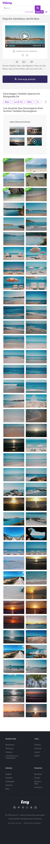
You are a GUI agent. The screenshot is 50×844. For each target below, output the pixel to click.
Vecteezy (9, 748)
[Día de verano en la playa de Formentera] (36, 401)
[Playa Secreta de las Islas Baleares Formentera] (13, 681)
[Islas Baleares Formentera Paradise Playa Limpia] (36, 460)
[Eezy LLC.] (25, 802)
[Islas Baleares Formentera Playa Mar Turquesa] (13, 460)
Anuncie (37, 748)
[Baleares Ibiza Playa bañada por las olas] (13, 666)
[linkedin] (35, 807)
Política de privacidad (32, 823)
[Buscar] (38, 7)
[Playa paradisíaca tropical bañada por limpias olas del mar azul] (36, 356)
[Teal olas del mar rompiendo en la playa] (13, 312)
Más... (8, 789)
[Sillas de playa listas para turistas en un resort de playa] (13, 268)
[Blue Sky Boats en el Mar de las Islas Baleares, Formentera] (13, 637)
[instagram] (27, 807)
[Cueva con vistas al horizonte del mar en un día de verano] (36, 533)
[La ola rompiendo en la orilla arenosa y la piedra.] (36, 180)
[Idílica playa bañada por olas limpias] (13, 474)
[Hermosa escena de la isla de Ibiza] (13, 519)
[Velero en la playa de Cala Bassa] (13, 239)
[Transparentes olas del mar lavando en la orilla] (13, 415)
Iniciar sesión (29, 12)
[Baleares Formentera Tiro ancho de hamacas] (36, 548)
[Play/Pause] (7, 46)
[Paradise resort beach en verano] (13, 298)
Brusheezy (10, 745)
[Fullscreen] (43, 46)
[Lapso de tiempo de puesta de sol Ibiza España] (36, 592)
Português (10, 781)
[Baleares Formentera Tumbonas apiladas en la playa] (13, 548)
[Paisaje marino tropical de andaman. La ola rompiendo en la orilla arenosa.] (13, 165)
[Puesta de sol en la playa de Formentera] (36, 430)
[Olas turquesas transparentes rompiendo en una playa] (13, 356)
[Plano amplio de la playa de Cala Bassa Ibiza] (36, 239)
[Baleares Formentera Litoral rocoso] (36, 637)
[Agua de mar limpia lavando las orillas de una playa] (13, 430)
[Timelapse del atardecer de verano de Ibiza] (36, 607)
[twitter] (19, 807)
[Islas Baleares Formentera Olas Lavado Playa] (36, 578)
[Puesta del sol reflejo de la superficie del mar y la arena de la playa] (36, 563)
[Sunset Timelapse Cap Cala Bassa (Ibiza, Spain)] (17, 142)
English (9, 774)
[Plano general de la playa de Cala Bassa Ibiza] (13, 209)
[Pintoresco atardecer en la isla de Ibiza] (13, 622)
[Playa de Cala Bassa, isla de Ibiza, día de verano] (13, 224)
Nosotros (38, 774)
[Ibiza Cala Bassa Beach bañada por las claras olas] (36, 224)
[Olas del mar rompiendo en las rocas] (36, 651)
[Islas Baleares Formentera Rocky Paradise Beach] (36, 519)
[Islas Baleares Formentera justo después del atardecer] (36, 696)
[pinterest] (23, 807)
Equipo (37, 778)
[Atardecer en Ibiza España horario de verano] (13, 607)
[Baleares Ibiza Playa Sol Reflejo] (13, 696)
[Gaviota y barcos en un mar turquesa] (13, 489)
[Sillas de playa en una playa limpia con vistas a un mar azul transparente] (36, 268)
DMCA (37, 756)
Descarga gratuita (26, 79)
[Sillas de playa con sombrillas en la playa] (36, 253)
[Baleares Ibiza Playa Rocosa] (36, 666)
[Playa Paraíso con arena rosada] (36, 371)
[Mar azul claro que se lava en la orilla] (13, 342)
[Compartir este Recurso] (27, 55)
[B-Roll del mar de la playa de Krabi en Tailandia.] (36, 194)
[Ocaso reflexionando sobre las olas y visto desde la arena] (13, 504)
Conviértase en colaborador (12, 757)
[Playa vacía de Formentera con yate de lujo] (36, 327)
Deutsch (9, 785)
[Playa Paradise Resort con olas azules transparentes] (13, 386)
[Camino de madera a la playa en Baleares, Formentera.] (13, 533)
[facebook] (14, 807)
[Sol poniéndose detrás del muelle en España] (36, 710)
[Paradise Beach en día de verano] (13, 401)
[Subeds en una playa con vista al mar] (13, 283)
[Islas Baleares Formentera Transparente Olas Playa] (13, 592)
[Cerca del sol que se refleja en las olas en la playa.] (36, 415)
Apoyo (37, 752)
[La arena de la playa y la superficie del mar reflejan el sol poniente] (36, 504)
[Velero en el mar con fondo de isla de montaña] (36, 622)
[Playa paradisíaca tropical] (13, 371)
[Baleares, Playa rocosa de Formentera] (13, 578)
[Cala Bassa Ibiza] (34, 131)
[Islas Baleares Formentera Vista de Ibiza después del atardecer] (13, 710)
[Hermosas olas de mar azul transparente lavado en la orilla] (36, 342)
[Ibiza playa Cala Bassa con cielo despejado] (36, 209)
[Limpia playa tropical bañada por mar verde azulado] (36, 298)
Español (9, 778)
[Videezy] (7, 3)
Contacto (38, 787)
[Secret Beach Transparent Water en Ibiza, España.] (13, 563)
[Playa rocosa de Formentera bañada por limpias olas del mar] (13, 327)
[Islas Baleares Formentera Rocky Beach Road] (13, 651)
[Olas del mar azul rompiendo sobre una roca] (36, 474)
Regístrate (39, 12)
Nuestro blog (37, 782)
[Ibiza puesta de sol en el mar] (13, 445)
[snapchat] (31, 807)
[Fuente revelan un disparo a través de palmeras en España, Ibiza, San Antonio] (36, 681)
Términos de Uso (15, 823)
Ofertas (37, 745)
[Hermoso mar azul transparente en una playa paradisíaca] (36, 386)
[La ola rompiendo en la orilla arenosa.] (13, 194)
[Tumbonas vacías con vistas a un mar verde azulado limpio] (36, 283)
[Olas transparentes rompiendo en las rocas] (36, 489)
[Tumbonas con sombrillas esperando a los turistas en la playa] (36, 445)
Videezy (9, 752)
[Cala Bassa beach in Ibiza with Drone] (17, 131)
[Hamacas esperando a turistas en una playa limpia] (13, 253)
